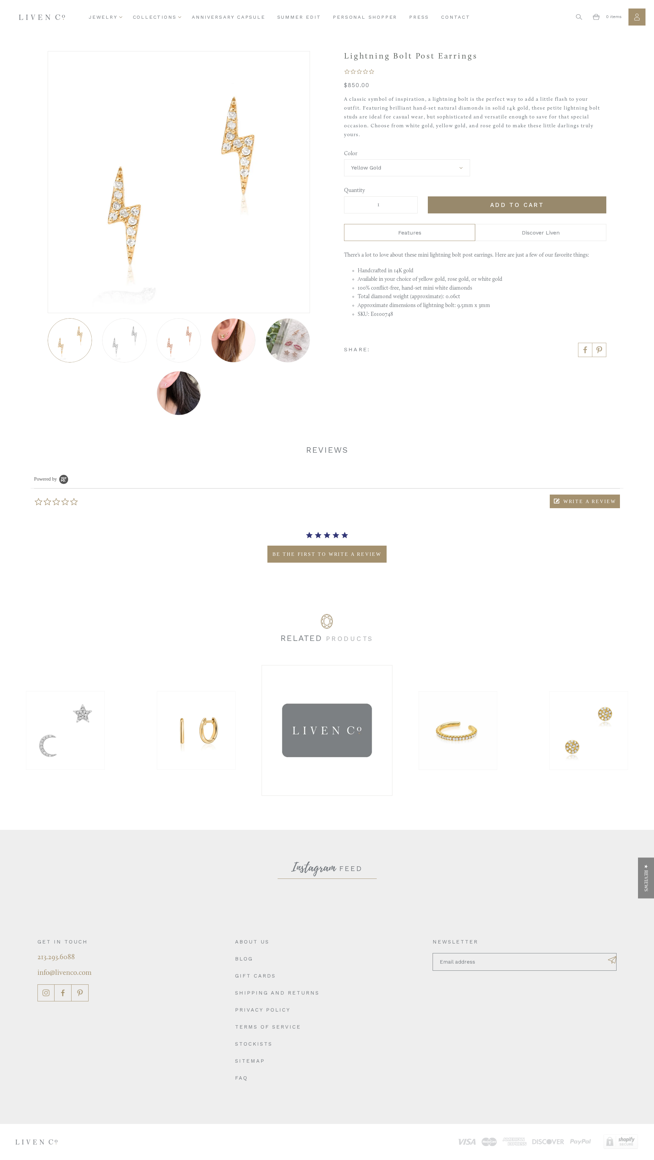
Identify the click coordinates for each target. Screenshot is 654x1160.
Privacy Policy (263, 1010)
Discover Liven (541, 232)
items (614, 16)
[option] (65, 730)
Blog (244, 959)
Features (409, 232)
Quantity (354, 190)
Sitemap (250, 1061)
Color (350, 154)
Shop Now (65, 730)
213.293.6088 (56, 957)
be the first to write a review (327, 554)
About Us (252, 942)
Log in (636, 17)
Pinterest (80, 992)
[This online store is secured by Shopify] (621, 1141)
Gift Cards (255, 976)
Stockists (253, 1044)
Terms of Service (268, 1027)
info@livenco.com (64, 973)
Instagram (45, 992)
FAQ (241, 1078)
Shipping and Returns (277, 993)
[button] (585, 501)
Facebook (63, 992)
